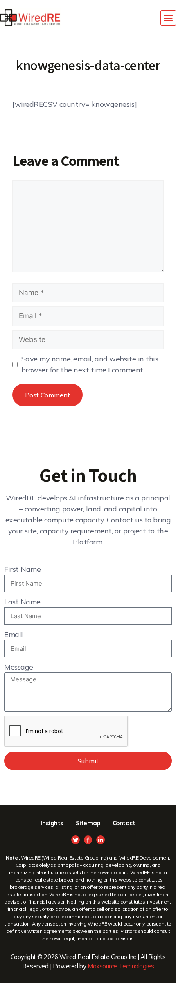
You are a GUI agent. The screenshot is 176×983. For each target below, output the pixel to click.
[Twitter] (75, 839)
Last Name (22, 601)
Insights (52, 823)
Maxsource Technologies (121, 966)
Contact (124, 823)
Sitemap (88, 823)
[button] (168, 18)
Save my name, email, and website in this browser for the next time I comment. (89, 364)
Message (18, 667)
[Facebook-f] (88, 839)
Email (13, 634)
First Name (22, 569)
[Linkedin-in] (100, 839)
